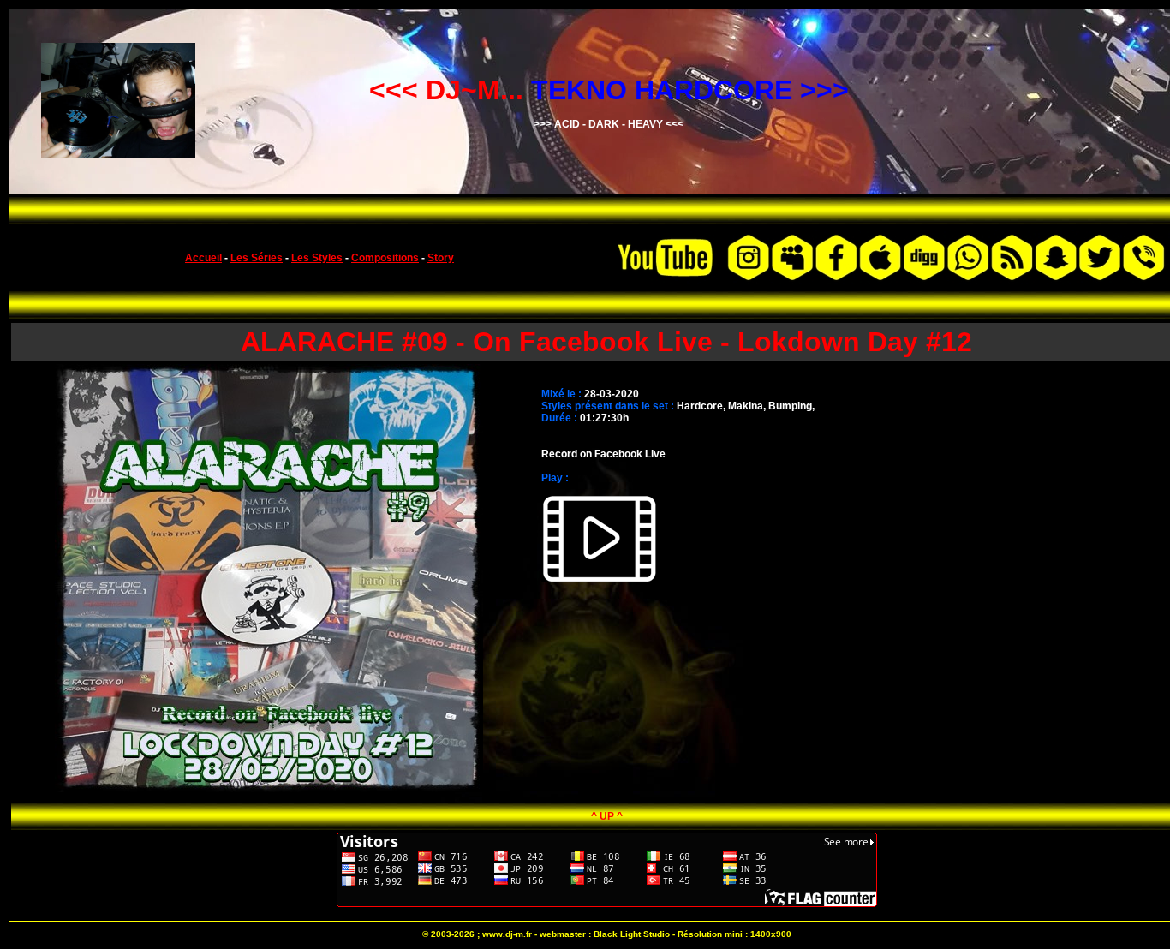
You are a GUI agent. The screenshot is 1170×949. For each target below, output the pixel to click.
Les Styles (317, 258)
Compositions (385, 258)
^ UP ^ (607, 816)
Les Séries (256, 258)
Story (440, 258)
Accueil (203, 258)
